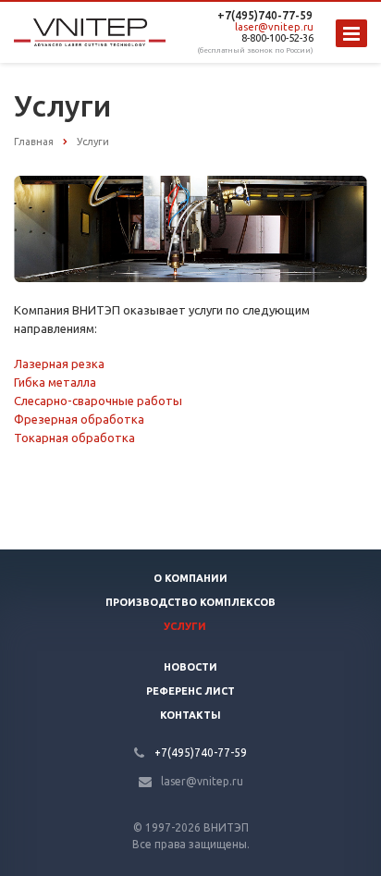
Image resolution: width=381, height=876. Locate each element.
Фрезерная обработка (79, 419)
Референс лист (190, 691)
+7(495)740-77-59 (265, 15)
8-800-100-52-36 (277, 37)
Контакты (190, 715)
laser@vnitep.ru (274, 26)
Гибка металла (55, 382)
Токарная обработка (74, 437)
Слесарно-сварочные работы (98, 400)
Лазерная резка (59, 363)
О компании (190, 578)
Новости (190, 666)
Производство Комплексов (190, 602)
